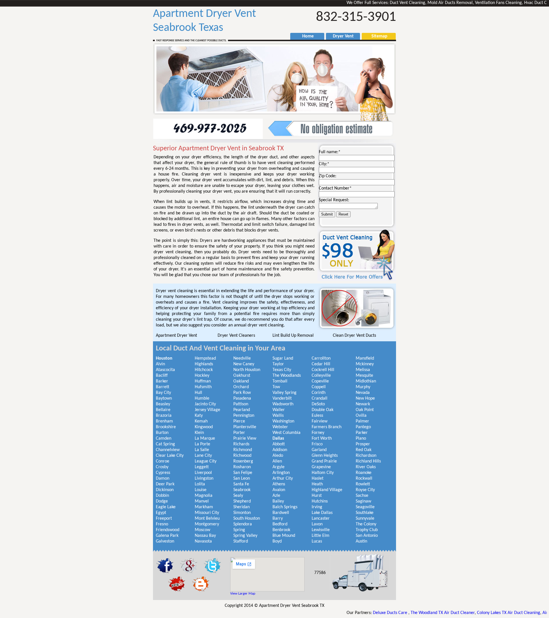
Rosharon (242, 467)
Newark (363, 404)
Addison (279, 450)
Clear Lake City (170, 455)
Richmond (242, 450)
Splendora (242, 524)
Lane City (203, 455)
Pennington (243, 415)
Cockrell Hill (323, 370)
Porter (239, 432)
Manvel (202, 501)
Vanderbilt (282, 398)
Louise (200, 490)
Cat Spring (165, 444)
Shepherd (242, 501)
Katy (199, 415)
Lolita (200, 484)
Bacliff (162, 375)
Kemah (201, 421)
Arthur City (282, 478)
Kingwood (204, 427)
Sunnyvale (365, 518)
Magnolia (203, 495)
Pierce (239, 421)
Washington (283, 421)
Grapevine (321, 467)
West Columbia (286, 432)
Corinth (318, 392)
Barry (277, 518)
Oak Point (365, 410)
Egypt (161, 513)
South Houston (246, 518)
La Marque (205, 438)
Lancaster (321, 518)
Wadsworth (282, 404)
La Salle (202, 450)
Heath (317, 484)
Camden (163, 438)
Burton (162, 432)
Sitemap (376, 36)
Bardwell (280, 513)
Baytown (164, 398)
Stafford (240, 541)
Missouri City (207, 513)
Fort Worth (322, 438)
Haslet (317, 478)
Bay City (163, 392)
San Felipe (242, 473)
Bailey (278, 501)
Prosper (363, 444)
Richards (241, 444)
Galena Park (167, 535)
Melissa (363, 370)
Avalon (278, 490)
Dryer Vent (341, 36)
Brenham (164, 421)
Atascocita (165, 370)
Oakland (241, 381)
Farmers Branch (326, 427)
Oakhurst (241, 375)
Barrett (162, 387)
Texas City (281, 370)
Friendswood (167, 530)
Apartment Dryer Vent (176, 335)
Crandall (319, 398)
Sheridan (241, 507)
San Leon (241, 478)
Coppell (319, 387)
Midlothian (366, 381)
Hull (198, 392)
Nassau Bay (205, 535)
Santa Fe (241, 484)
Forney (318, 432)
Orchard (241, 387)
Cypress (163, 473)
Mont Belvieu (207, 518)
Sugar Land (282, 358)
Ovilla (361, 415)
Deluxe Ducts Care (368, 613)
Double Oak (322, 410)
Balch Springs (284, 507)
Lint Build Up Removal (293, 335)
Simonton (242, 513)
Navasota (203, 541)
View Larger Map (242, 593)
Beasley (163, 404)
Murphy (363, 387)
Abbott (278, 444)
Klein (199, 432)
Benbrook (281, 530)
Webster (280, 427)
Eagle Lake (166, 507)
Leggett (202, 467)
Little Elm (320, 535)
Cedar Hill (321, 364)
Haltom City (323, 473)
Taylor (278, 364)
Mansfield (365, 358)
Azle (276, 495)
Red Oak (363, 450)
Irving (317, 507)
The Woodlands (286, 375)
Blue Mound (283, 535)
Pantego (363, 427)
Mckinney (365, 364)
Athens (278, 484)
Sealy (238, 495)
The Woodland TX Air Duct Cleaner (420, 613)
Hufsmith (203, 387)
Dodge (162, 501)
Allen (277, 461)
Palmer (362, 421)
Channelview (168, 450)
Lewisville (321, 530)
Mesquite (364, 375)
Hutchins (320, 501)
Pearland (241, 410)
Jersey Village (207, 410)
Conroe (162, 461)
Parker (362, 432)
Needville (242, 358)
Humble (202, 398)
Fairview (319, 421)
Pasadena (242, 398)
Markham (204, 507)
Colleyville (321, 375)
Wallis (278, 415)
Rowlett (363, 484)
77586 (320, 573)
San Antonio (367, 535)
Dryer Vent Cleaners (236, 335)
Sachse (362, 495)
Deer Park (165, 484)
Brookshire (166, 427)
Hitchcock (204, 370)
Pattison (240, 404)
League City (205, 461)
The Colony (366, 524)
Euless (317, 415)
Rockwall (364, 478)
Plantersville (244, 427)
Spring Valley (245, 535)
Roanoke (363, 473)
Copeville (320, 381)
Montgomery (207, 524)
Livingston (204, 478)
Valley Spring (284, 392)
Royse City (365, 490)
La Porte (202, 444)
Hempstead (205, 358)
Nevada (363, 392)
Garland (319, 450)
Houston (164, 358)
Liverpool (203, 473)
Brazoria (164, 415)
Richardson (366, 455)
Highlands (204, 364)
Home (305, 36)
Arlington (281, 473)
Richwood (242, 455)
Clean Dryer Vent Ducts (354, 335)
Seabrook (241, 490)
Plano (361, 438)
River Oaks (366, 467)
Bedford (279, 524)
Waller (278, 410)
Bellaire (163, 410)
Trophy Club (367, 530)
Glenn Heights (325, 455)
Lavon (317, 524)
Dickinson (165, 490)
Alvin (160, 364)
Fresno (162, 524)
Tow (276, 387)
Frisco (317, 444)
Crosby (162, 467)
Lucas (317, 541)
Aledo (277, 455)
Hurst (317, 495)
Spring (239, 530)
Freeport (164, 518)
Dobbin (162, 495)
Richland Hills (368, 461)
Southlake (364, 513)
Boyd (277, 541)
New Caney (243, 364)
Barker (162, 381)
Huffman (203, 381)
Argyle (278, 467)
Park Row (242, 392)
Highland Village (327, 490)
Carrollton (321, 358)
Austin (361, 541)
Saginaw (363, 501)
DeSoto (318, 404)
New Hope (365, 398)
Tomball (279, 381)
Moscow (202, 530)
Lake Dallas (322, 513)
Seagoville (365, 507)
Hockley (202, 375)
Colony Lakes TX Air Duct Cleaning (486, 613)
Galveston (165, 541)
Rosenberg (243, 461)
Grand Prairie (324, 461)
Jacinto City (205, 404)
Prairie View (244, 438)
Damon (162, 478)
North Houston (246, 370)
